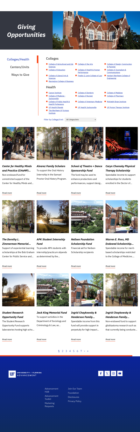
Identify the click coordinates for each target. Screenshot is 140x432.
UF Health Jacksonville (87, 107)
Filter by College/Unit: (54, 119)
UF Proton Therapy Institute (118, 107)
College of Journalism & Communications (116, 71)
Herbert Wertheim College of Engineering (118, 77)
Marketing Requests (49, 405)
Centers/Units (19, 67)
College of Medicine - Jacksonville (57, 97)
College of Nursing (85, 96)
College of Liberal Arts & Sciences (58, 77)
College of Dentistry (86, 93)
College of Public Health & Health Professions (59, 103)
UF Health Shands (56, 107)
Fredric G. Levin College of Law (90, 76)
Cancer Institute (55, 93)
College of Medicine (115, 93)
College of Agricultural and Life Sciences (61, 65)
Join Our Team (75, 388)
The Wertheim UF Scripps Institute (59, 111)
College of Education (57, 70)
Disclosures (73, 396)
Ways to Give (20, 75)
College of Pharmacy (115, 96)
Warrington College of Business (61, 81)
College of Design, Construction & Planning (119, 65)
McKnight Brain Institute (116, 102)
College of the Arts (85, 64)
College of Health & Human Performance (89, 71)
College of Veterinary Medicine (90, 102)
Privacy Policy (74, 401)
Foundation (73, 392)
